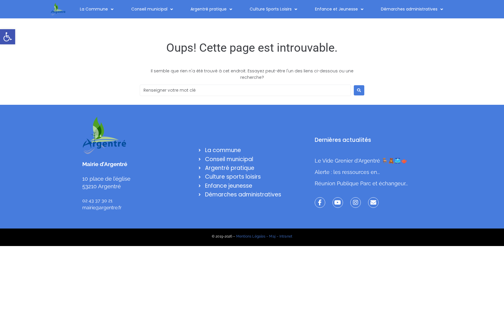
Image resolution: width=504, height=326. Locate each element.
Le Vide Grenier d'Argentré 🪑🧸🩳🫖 (361, 161)
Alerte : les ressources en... (347, 172)
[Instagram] (355, 202)
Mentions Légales (251, 236)
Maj (272, 236)
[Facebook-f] (320, 202)
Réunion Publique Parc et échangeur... (361, 183)
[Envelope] (373, 202)
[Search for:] (245, 90)
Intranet (285, 236)
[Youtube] (337, 202)
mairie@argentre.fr (102, 207)
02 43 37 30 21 (97, 200)
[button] (7, 36)
